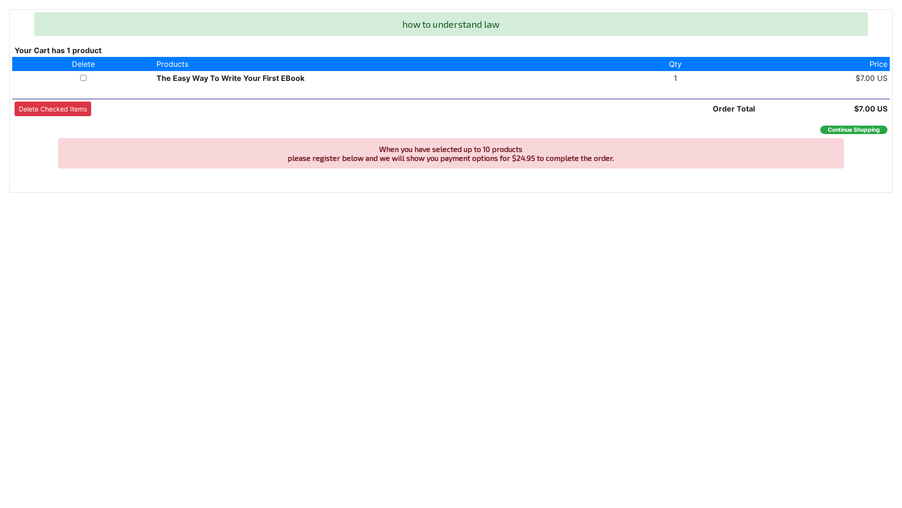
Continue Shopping (854, 129)
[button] (53, 109)
